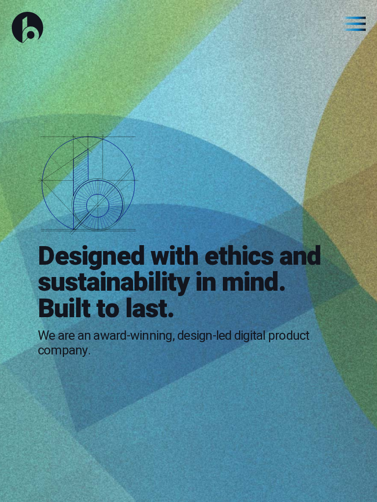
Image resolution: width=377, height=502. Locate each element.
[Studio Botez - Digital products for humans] (188, 27)
